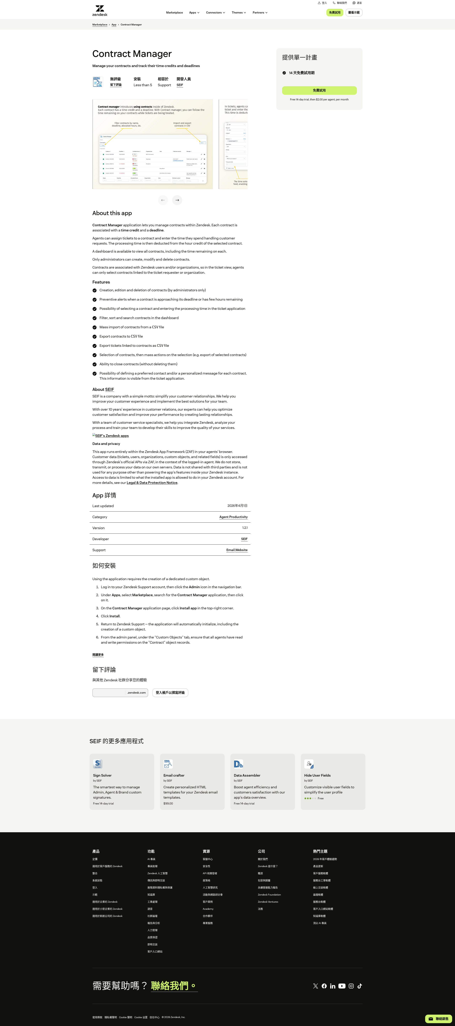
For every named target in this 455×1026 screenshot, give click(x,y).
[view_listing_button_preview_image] (152, 144)
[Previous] (163, 200)
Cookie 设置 (141, 1017)
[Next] (177, 200)
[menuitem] (357, 3)
